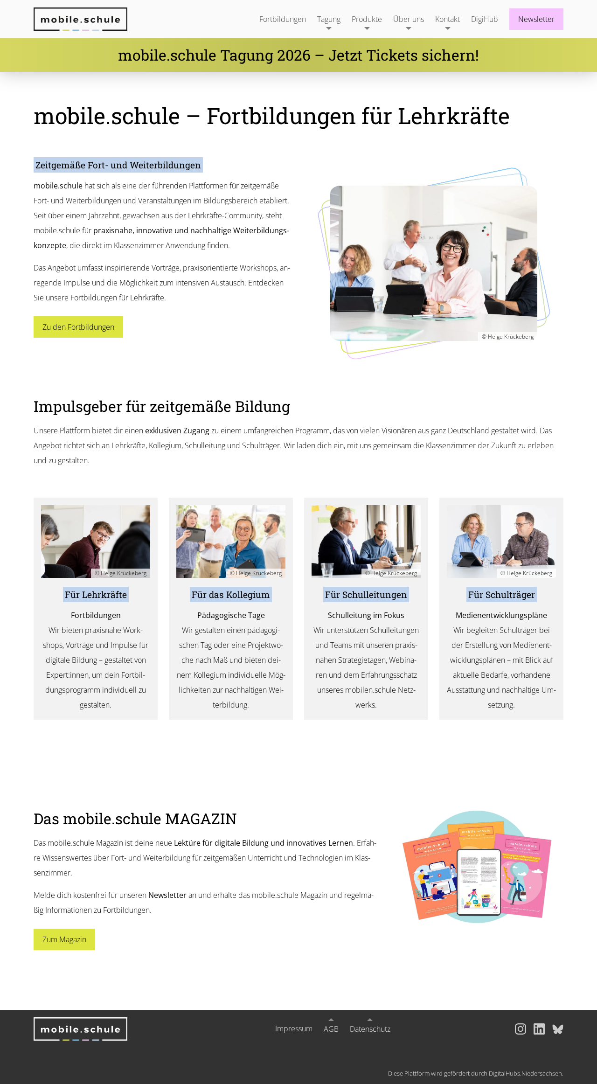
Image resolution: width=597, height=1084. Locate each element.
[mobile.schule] (92, 19)
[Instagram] (520, 1029)
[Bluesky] (557, 1029)
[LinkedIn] (539, 1029)
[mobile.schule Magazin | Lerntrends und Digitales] (476, 866)
